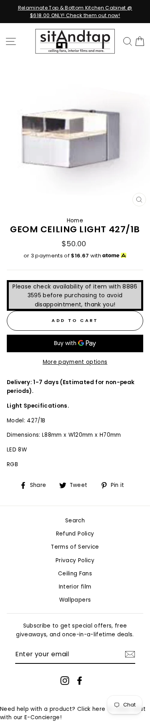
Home (75, 220)
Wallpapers (75, 600)
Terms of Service (75, 547)
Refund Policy (75, 534)
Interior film (75, 587)
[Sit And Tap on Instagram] (64, 680)
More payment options (75, 362)
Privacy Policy (75, 560)
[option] (75, 11)
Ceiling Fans (75, 573)
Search (75, 520)
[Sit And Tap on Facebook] (79, 680)
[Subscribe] (130, 654)
